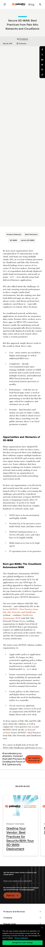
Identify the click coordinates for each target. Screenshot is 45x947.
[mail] (42, 70)
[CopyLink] (42, 75)
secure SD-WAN (27, 240)
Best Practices (31, 234)
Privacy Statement (28, 889)
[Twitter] (42, 55)
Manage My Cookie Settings (22, 942)
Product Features (14, 234)
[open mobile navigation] (5, 4)
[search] (39, 4)
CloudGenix (23, 39)
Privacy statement (21, 938)
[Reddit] (42, 65)
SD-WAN (13, 240)
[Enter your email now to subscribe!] (22, 883)
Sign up (10, 895)
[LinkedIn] (42, 60)
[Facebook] (42, 50)
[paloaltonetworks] (19, 4)
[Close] (42, 927)
